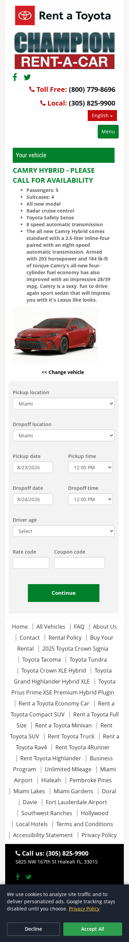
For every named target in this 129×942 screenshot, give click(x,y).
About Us (105, 626)
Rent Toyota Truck (71, 736)
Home (20, 626)
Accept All (92, 929)
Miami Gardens (73, 791)
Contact (30, 637)
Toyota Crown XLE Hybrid (53, 670)
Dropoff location (32, 424)
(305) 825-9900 (92, 103)
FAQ (79, 626)
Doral (109, 791)
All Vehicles (50, 626)
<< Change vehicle (63, 372)
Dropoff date (28, 488)
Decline (33, 929)
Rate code (24, 551)
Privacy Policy (99, 835)
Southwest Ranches (46, 813)
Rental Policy (66, 637)
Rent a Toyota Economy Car (54, 703)
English (101, 115)
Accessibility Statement (43, 835)
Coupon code (69, 551)
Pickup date (27, 456)
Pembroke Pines (90, 780)
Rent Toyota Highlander (50, 758)
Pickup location (31, 392)
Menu (108, 131)
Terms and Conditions (84, 824)
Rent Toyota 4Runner (82, 747)
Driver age (25, 520)
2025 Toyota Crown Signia (75, 648)
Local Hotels (32, 824)
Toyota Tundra (88, 659)
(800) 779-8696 (92, 89)
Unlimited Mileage (68, 769)
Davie (30, 802)
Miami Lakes (29, 791)
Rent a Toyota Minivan (63, 725)
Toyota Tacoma (41, 659)
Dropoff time (83, 488)
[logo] (64, 36)
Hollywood (94, 813)
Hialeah (51, 780)
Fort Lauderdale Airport (76, 802)
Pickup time (82, 456)
